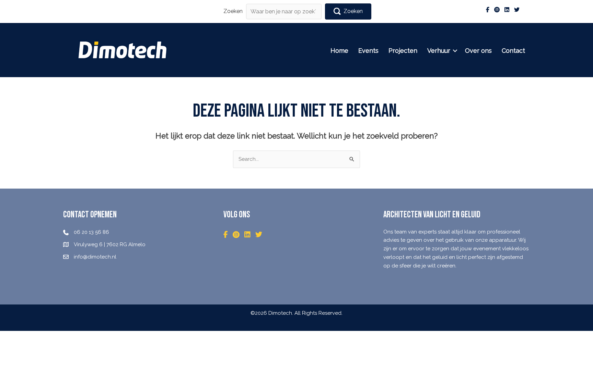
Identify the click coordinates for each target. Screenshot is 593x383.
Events (368, 50)
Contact (513, 50)
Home (339, 50)
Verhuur (438, 50)
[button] (348, 11)
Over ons (478, 50)
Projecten (402, 50)
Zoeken (233, 11)
